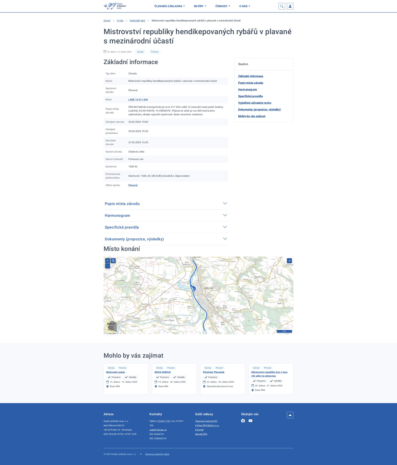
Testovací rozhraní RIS (206, 421)
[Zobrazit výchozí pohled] (113, 260)
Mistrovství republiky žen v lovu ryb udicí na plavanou (269, 374)
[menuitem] (170, 6)
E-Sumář (199, 430)
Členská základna (168, 6)
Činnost (221, 6)
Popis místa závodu (250, 82)
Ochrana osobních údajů (157, 454)
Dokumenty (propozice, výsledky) (259, 109)
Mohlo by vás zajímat (251, 116)
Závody (140, 52)
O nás (243, 6)
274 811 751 (164, 421)
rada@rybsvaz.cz (158, 430)
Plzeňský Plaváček (213, 372)
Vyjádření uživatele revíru (254, 102)
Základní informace (250, 76)
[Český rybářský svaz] (115, 6)
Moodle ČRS (201, 434)
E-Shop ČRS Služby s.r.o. (207, 425)
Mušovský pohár (115, 372)
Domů (107, 20)
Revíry (198, 6)
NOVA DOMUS (163, 372)
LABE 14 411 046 (138, 99)
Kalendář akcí (137, 20)
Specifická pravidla (250, 96)
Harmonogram (247, 89)
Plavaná (154, 52)
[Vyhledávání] (282, 6)
